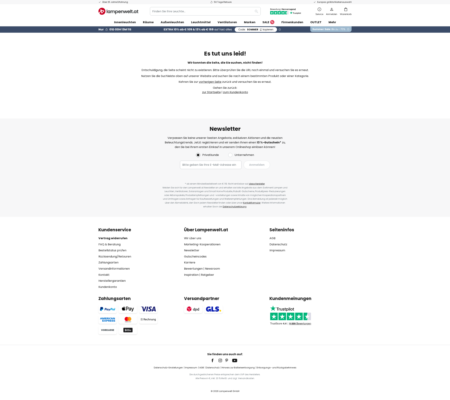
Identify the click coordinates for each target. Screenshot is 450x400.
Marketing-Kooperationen (202, 244)
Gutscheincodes (195, 256)
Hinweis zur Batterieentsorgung (238, 367)
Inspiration (191, 275)
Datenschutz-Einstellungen (168, 367)
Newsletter (191, 250)
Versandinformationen (114, 269)
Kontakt (104, 275)
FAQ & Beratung (109, 244)
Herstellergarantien (112, 281)
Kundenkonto (107, 287)
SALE (265, 22)
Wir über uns (192, 238)
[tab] (139, 258)
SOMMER (255, 29)
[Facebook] (215, 360)
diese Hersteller (257, 183)
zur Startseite (211, 92)
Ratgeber (207, 275)
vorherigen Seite (210, 82)
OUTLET (316, 22)
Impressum (277, 250)
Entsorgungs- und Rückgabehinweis (276, 367)
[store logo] (118, 11)
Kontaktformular (252, 202)
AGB (272, 238)
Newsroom (212, 269)
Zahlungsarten (108, 262)
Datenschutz (278, 244)
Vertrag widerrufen (112, 238)
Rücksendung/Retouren (114, 256)
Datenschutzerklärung (234, 206)
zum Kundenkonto (235, 92)
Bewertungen (193, 269)
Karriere (189, 262)
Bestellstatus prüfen (112, 250)
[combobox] (205, 11)
